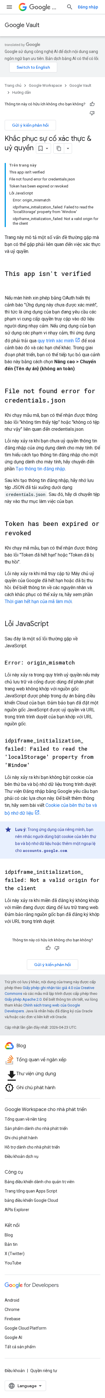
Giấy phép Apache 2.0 (23, 999)
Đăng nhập (88, 7)
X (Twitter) (14, 1253)
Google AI (13, 1337)
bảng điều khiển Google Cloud (31, 1200)
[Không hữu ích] (92, 113)
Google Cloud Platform (25, 1328)
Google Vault (22, 25)
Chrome (12, 1309)
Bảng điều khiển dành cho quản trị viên (39, 1181)
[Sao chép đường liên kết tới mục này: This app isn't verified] (10, 283)
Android (12, 1300)
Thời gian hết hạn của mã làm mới (38, 601)
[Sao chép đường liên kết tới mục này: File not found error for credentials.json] (71, 400)
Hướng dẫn (21, 92)
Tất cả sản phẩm (20, 1346)
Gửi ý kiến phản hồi (30, 125)
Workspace (57, 7)
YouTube (13, 1263)
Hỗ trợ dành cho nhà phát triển (32, 1147)
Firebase (12, 1319)
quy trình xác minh (56, 340)
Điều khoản (15, 1370)
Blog (9, 1235)
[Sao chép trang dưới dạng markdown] (59, 148)
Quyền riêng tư (43, 1370)
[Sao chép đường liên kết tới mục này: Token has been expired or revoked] (37, 533)
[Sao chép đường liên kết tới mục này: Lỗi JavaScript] (54, 624)
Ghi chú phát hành (21, 1137)
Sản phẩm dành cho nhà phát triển (36, 1128)
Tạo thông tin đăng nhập (40, 469)
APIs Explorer (17, 1209)
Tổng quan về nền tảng (25, 1119)
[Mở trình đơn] (9, 7)
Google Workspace (45, 85)
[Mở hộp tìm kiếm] (69, 6)
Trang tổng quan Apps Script (31, 1191)
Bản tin (11, 1244)
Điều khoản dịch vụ (21, 1156)
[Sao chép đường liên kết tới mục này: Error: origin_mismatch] (80, 663)
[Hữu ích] (92, 104)
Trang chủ (13, 85)
